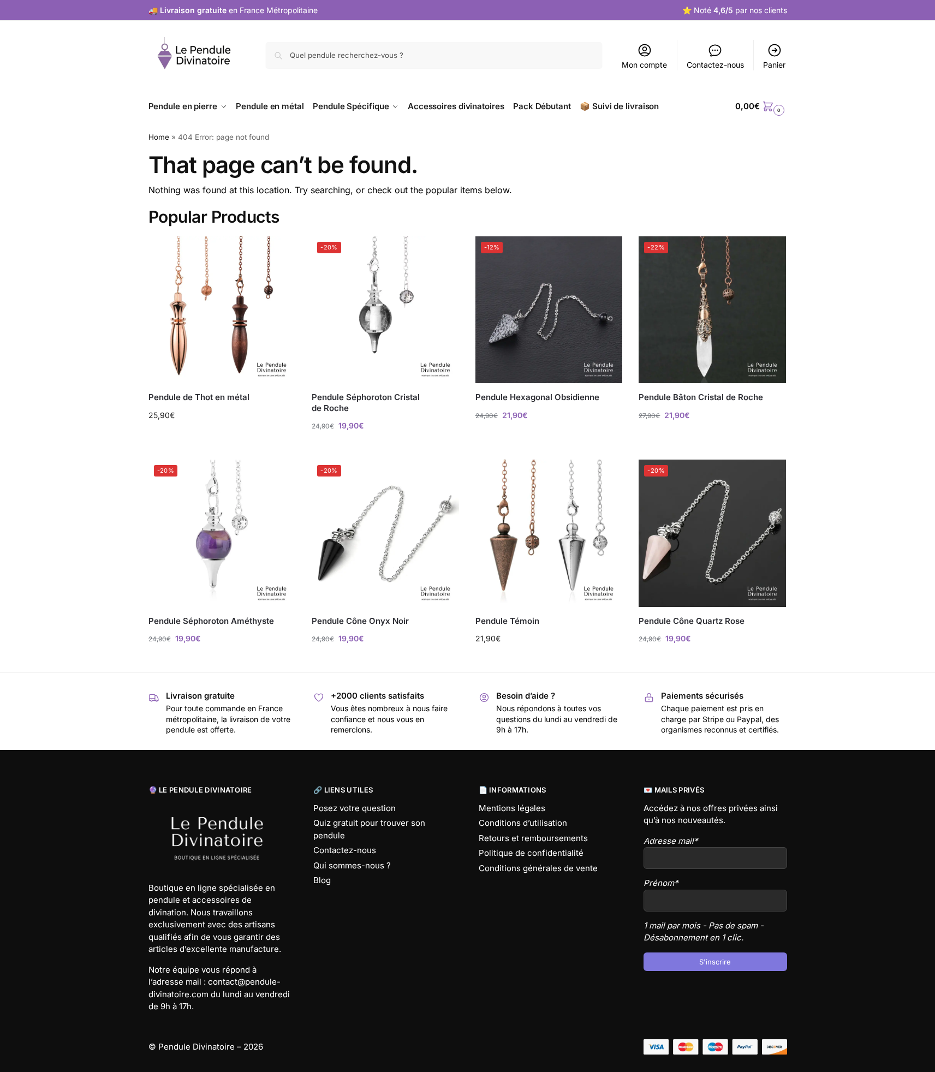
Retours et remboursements (533, 838)
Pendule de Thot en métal (198, 397)
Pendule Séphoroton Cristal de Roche (366, 402)
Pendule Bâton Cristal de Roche (701, 397)
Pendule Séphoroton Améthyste (211, 621)
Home (158, 137)
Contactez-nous (715, 64)
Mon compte (644, 64)
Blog (322, 880)
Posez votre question (354, 808)
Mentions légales (512, 808)
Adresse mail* (671, 841)
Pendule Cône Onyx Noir (360, 621)
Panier (774, 64)
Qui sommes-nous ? (352, 865)
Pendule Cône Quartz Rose (692, 621)
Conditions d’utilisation (523, 823)
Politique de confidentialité (531, 853)
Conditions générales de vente (538, 868)
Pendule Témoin (507, 621)
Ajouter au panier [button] (385, 448)
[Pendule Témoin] (549, 533)
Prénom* (661, 883)
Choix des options (221, 438)
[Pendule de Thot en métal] (222, 310)
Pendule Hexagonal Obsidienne (537, 397)
